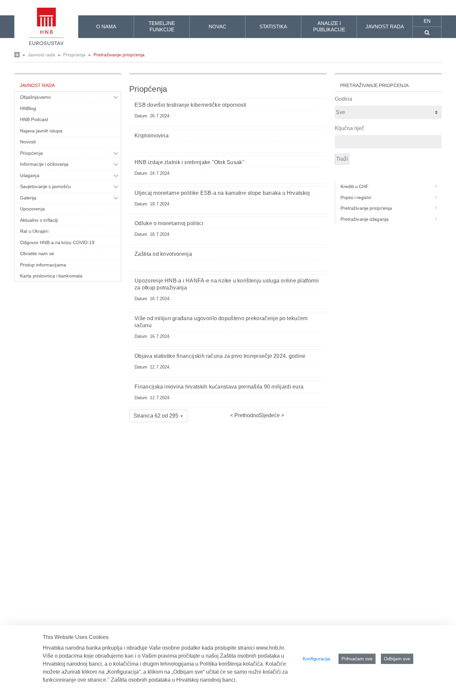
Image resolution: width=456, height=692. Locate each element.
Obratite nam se (37, 253)
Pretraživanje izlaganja (364, 219)
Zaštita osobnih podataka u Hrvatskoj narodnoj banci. (174, 680)
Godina (343, 99)
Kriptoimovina (152, 135)
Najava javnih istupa (41, 130)
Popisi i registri (355, 197)
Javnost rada (41, 54)
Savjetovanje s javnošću (45, 186)
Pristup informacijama (43, 264)
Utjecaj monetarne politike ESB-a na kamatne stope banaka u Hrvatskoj (222, 193)
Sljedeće (270, 415)
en (427, 21)
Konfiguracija (316, 658)
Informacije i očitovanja (44, 164)
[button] (158, 416)
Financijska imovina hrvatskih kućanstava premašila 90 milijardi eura (219, 387)
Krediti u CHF (354, 186)
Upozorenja (32, 208)
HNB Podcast (34, 119)
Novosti (28, 141)
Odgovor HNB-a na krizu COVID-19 (57, 242)
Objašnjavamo (35, 97)
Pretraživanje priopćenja (119, 54)
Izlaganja (29, 175)
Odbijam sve (397, 658)
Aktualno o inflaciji (39, 220)
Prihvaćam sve (357, 658)
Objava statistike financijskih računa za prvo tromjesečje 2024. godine (220, 356)
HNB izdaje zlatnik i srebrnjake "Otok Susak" (189, 162)
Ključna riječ (349, 128)
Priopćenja (74, 54)
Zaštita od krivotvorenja (163, 254)
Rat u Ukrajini (34, 231)
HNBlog (28, 108)
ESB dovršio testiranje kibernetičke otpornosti (190, 105)
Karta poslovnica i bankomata (51, 275)
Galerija (28, 197)
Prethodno (246, 415)
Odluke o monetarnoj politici (169, 223)
